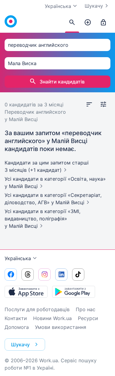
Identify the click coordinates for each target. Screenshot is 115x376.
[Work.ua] (11, 21)
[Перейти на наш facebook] (11, 274)
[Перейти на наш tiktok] (78, 274)
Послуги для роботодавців (37, 309)
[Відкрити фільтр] (103, 104)
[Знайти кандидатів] (72, 23)
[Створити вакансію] (88, 23)
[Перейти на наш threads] (27, 274)
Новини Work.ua (52, 318)
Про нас (85, 309)
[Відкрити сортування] (89, 104)
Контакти (16, 318)
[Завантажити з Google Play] (73, 292)
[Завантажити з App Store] (26, 292)
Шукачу (94, 6)
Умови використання (60, 327)
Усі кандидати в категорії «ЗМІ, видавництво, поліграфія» (42, 218)
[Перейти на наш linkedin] (61, 274)
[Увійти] (103, 23)
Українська (18, 258)
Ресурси (88, 318)
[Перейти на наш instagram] (44, 274)
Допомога (17, 327)
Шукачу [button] (20, 344)
